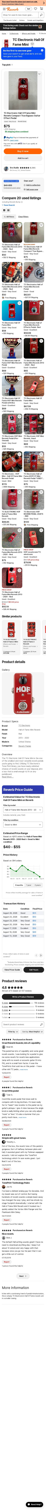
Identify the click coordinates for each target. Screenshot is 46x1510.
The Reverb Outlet (10, 20)
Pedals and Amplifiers (35, 20)
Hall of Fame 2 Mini (10, 642)
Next (21, 1276)
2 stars (5, 1013)
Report (6, 1077)
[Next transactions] (41, 955)
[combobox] (20, 810)
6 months (19, 885)
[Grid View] (4, 210)
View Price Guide (12, 970)
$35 (34, 913)
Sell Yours (33, 970)
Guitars (22, 20)
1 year (28, 885)
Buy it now (23, 151)
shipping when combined (16, 132)
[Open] (40, 809)
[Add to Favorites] (32, 44)
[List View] (8, 210)
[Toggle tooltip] (12, 65)
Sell (28, 9)
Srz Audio (14, 167)
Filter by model (9, 805)
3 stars (5, 1010)
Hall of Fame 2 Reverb (28, 643)
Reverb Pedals (25, 746)
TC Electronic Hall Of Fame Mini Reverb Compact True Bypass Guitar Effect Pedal (22, 115)
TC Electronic (24, 725)
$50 (34, 917)
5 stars (5, 1003)
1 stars (5, 1017)
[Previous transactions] (36, 955)
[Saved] (35, 8)
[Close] (42, 50)
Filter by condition (10, 820)
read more (24, 1069)
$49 (34, 932)
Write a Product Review (23, 997)
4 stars (5, 1006)
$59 (34, 936)
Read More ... (7, 777)
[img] (24, 168)
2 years (38, 885)
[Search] (41, 15)
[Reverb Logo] (12, 9)
